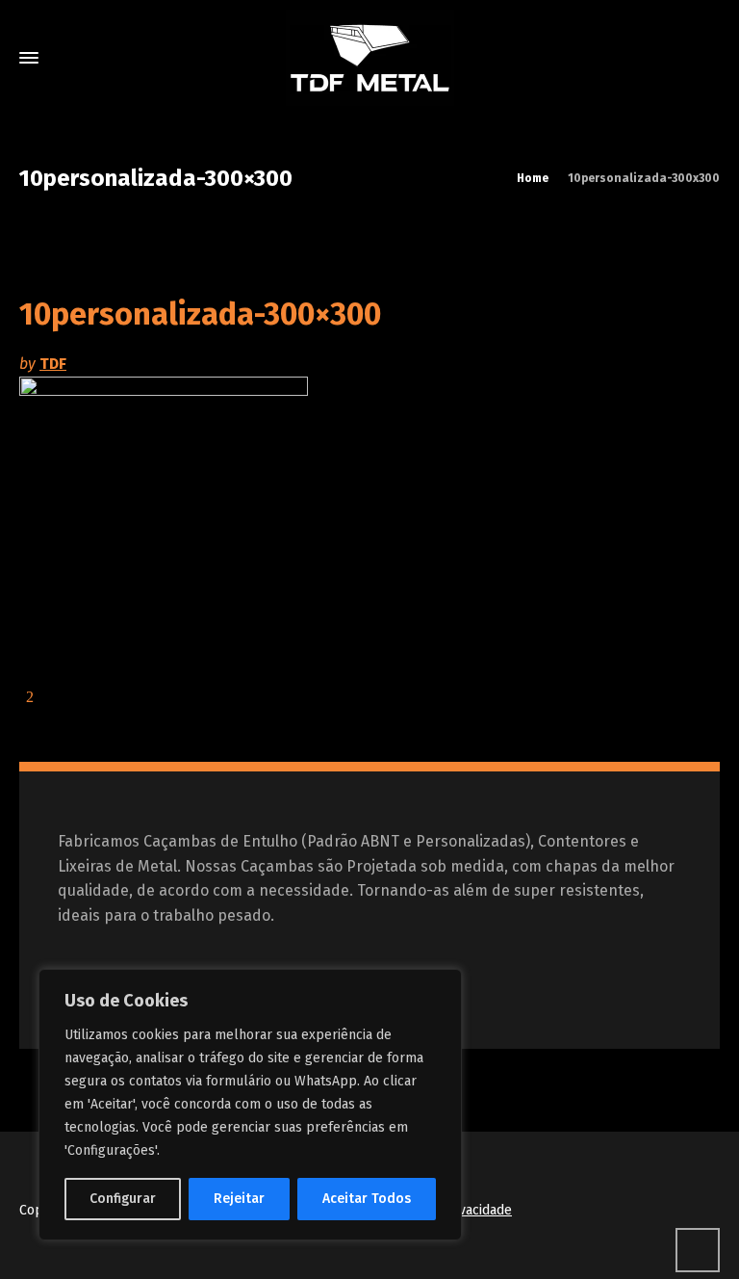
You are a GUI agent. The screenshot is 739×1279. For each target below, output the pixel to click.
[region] (250, 1104)
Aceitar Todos (366, 1198)
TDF (52, 363)
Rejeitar (239, 1198)
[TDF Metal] (369, 58)
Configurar (122, 1198)
